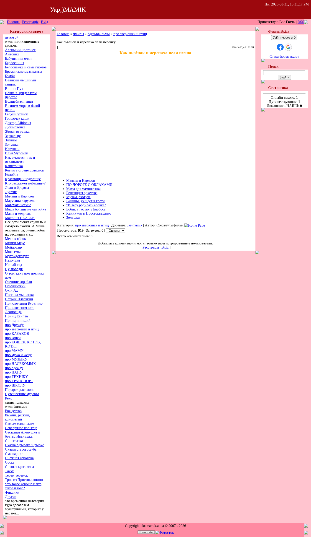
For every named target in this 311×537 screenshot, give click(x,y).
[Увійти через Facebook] (280, 47)
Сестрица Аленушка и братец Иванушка (22, 434)
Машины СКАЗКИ (20, 218)
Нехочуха (12, 260)
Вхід (44, 22)
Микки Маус (15, 243)
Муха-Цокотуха (17, 256)
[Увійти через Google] (288, 47)
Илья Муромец (16, 153)
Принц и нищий (18, 320)
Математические (18, 205)
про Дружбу (14, 325)
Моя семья (13, 252)
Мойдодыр (13, 247)
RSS (301, 22)
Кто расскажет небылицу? (25, 183)
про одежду (14, 368)
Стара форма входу (284, 56)
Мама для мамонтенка (83, 189)
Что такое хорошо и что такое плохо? (23, 486)
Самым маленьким (19, 423)
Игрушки (12, 149)
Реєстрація (30, 22)
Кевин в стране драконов (24, 170)
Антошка (12, 54)
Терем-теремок (16, 475)
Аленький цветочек (20, 50)
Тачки (9, 471)
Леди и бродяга (17, 187)
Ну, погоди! (14, 269)
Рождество (13, 411)
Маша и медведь (18, 213)
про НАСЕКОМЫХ (20, 364)
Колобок (11, 174)
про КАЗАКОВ (17, 333)
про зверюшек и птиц (22, 329)
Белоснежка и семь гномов (26, 67)
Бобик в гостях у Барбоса (85, 209)
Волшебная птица (19, 101)
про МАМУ (14, 351)
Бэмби (10, 76)
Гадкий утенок (16, 114)
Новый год (13, 265)
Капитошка (14, 166)
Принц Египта (16, 316)
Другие (10, 497)
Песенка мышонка (19, 295)
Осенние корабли (18, 282)
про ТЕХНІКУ (16, 377)
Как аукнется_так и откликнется (20, 159)
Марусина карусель (20, 200)
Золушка (11, 144)
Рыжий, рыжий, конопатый (17, 417)
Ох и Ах (11, 290)
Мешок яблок (15, 239)
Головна (13, 22)
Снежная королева (19, 458)
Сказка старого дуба (20, 449)
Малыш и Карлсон (19, 196)
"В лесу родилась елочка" (86, 205)
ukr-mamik (134, 225)
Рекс (8, 398)
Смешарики (14, 454)
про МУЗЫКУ (16, 359)
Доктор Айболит (18, 123)
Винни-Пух (14, 89)
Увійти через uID (284, 37)
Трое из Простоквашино (24, 480)
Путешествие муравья (22, 394)
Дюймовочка (15, 127)
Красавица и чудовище (23, 179)
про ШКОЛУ (15, 385)
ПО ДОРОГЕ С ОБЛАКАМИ (89, 185)
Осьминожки (15, 286)
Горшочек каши (17, 118)
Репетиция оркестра (81, 193)
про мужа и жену (18, 355)
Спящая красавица (19, 467)
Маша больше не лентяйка (25, 209)
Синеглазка (14, 441)
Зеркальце (13, 136)
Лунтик (11, 192)
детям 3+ (12, 37)
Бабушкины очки (18, 58)
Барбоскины (14, 63)
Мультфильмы (99, 34)
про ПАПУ (13, 372)
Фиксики (12, 492)
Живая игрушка (17, 131)
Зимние (11, 140)
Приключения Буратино (24, 303)
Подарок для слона (19, 390)
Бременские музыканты (23, 71)
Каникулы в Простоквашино (88, 213)
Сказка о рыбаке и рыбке (24, 445)
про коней (13, 338)
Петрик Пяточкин (19, 299)
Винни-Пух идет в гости (85, 201)
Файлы (78, 34)
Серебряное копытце (21, 428)
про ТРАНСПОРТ (19, 381)
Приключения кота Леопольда (19, 310)
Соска (9, 462)
